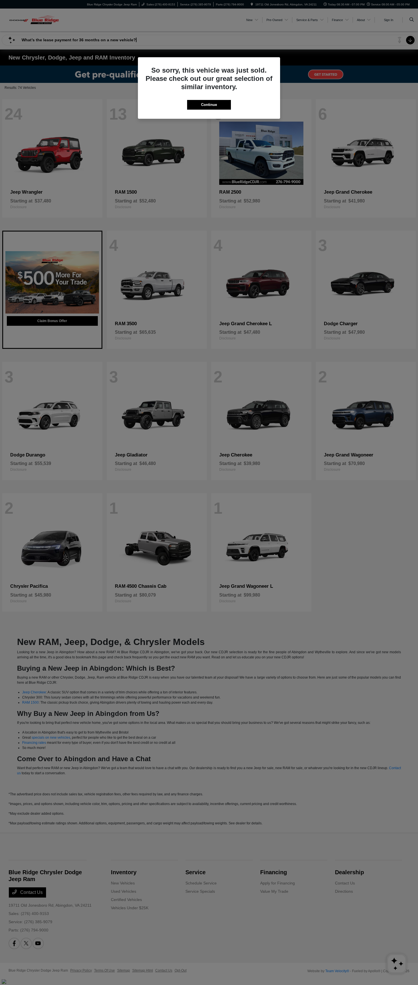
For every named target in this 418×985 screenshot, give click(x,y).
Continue (209, 105)
